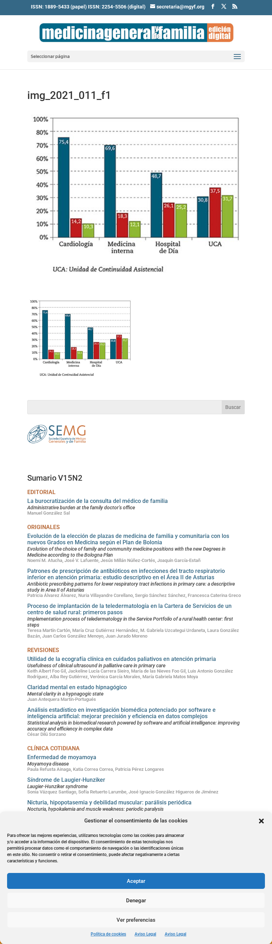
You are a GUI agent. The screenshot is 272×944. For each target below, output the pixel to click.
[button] (261, 821)
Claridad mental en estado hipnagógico (77, 687)
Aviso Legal (145, 934)
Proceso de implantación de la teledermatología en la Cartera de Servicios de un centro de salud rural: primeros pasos (129, 609)
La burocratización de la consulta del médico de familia (97, 501)
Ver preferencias (136, 920)
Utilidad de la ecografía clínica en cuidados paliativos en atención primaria (121, 659)
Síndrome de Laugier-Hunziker (66, 779)
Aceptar (136, 881)
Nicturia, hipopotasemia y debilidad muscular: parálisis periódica (109, 802)
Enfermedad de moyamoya (61, 757)
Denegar (136, 900)
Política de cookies (108, 934)
